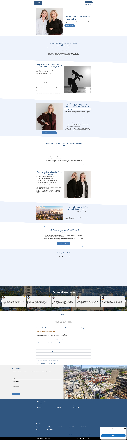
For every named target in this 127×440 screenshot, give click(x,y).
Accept (113, 435)
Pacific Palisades (39, 427)
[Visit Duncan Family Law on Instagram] (75, 438)
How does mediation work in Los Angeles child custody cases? (49, 345)
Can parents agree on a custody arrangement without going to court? (50, 342)
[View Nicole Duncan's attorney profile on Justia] (83, 438)
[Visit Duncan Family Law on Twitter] (77, 438)
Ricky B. (6, 296)
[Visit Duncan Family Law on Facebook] (72, 438)
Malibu (59, 427)
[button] (125, 428)
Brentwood (60, 426)
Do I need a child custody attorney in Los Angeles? (46, 363)
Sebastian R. (107, 296)
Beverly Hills (49, 426)
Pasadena (71, 427)
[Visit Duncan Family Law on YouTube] (80, 438)
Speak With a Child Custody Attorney (49, 132)
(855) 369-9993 (88, 4)
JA (55, 296)
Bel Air (37, 426)
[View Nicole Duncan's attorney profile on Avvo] (86, 438)
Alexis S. (81, 296)
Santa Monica (83, 427)
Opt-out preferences (111, 437)
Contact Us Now (88, 2)
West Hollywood (50, 429)
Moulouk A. (32, 296)
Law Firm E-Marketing (86, 434)
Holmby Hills (49, 427)
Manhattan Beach (84, 426)
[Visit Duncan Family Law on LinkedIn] (89, 438)
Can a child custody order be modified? (44, 348)
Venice (37, 429)
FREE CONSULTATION (70, 25)
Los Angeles (71, 426)
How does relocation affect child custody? (45, 351)
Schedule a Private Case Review (63, 243)
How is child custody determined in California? (46, 331)
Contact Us (117, 437)
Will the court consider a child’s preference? (45, 357)
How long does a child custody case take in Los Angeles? (47, 360)
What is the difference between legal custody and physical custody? (50, 339)
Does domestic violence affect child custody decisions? (47, 354)
